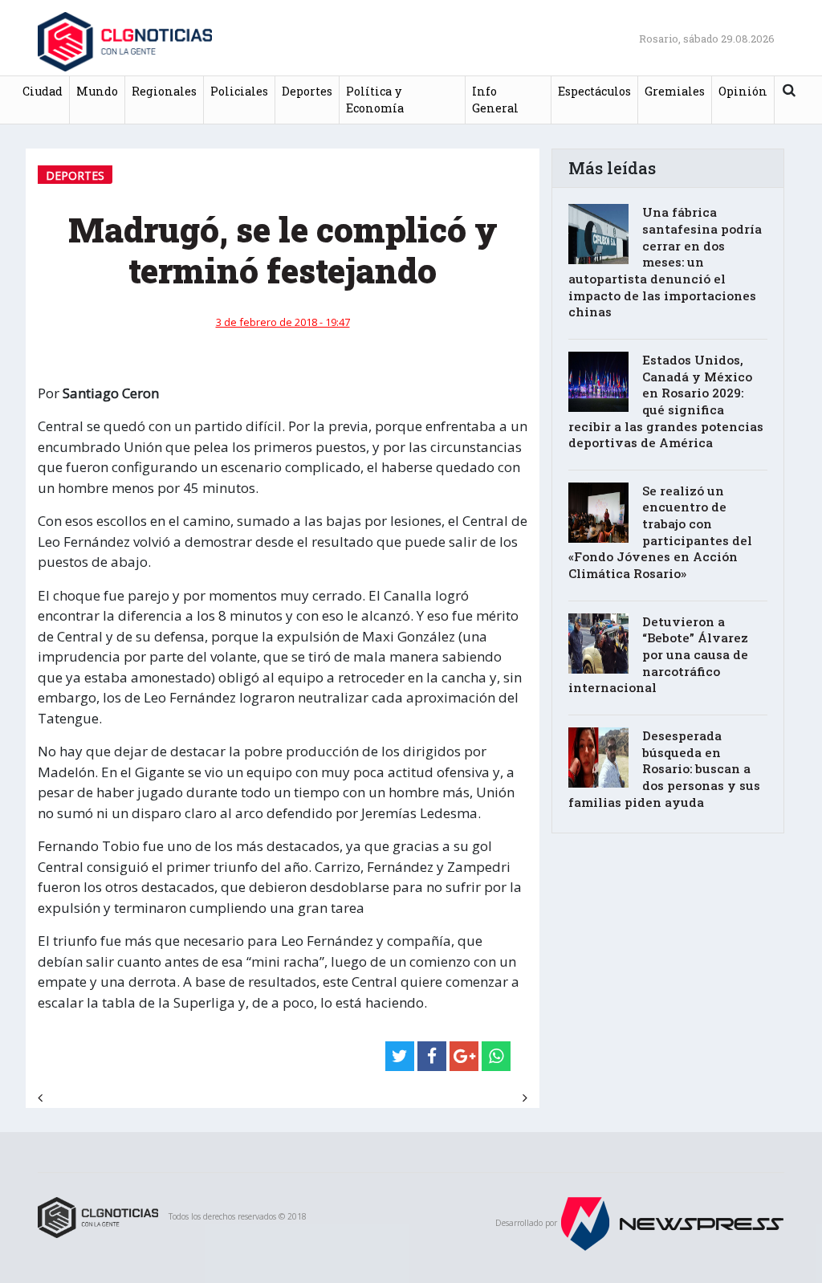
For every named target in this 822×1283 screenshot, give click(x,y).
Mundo (97, 91)
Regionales (164, 91)
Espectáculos (594, 91)
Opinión (742, 91)
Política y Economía (375, 99)
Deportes (307, 91)
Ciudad (42, 91)
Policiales (239, 91)
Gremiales (675, 91)
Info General (495, 99)
